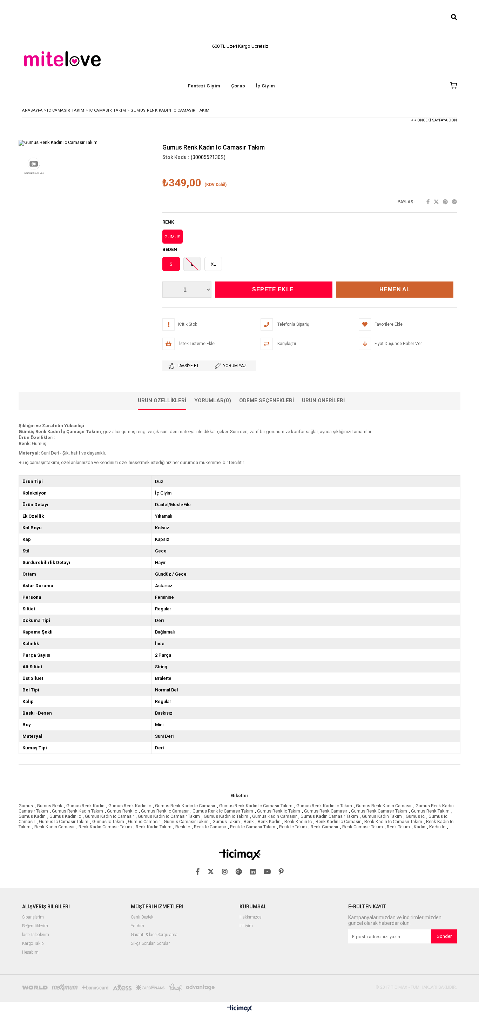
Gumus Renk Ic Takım (278, 811)
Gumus (26, 805)
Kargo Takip (33, 943)
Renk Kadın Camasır (54, 826)
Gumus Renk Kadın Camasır (384, 805)
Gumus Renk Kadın (85, 805)
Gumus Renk (49, 805)
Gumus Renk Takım (430, 811)
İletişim (246, 926)
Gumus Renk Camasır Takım (379, 811)
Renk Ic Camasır (210, 826)
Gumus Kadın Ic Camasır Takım (169, 816)
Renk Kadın (269, 821)
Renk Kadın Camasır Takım (105, 826)
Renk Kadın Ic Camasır (338, 821)
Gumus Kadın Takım (382, 816)
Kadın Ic (437, 826)
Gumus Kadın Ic (65, 816)
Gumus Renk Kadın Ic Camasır (185, 805)
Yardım (137, 926)
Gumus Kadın (32, 816)
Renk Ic (182, 826)
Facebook (428, 202)
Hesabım (30, 952)
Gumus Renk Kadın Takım (77, 811)
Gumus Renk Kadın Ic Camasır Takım (255, 805)
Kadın (419, 826)
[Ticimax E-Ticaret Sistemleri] (239, 1008)
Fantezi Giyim (204, 85)
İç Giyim (265, 85)
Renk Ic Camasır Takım (252, 826)
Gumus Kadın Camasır (274, 816)
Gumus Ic (415, 816)
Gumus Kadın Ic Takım (226, 816)
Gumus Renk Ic (122, 811)
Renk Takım (398, 826)
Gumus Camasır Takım (186, 821)
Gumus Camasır (144, 821)
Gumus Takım (226, 821)
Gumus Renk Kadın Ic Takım (324, 805)
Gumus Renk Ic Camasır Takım (223, 811)
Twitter (436, 202)
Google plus (454, 202)
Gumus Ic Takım (108, 821)
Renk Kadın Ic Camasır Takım (393, 821)
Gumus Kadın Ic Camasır (109, 816)
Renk (249, 821)
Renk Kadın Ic (298, 821)
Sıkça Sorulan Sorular (150, 943)
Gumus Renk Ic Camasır (165, 811)
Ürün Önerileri (323, 400)
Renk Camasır (324, 826)
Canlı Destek (142, 917)
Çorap (238, 85)
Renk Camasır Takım (362, 826)
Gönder (444, 936)
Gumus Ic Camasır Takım (63, 821)
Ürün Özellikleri (162, 400)
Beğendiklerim (35, 926)
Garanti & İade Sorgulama (154, 935)
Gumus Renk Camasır (325, 811)
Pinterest (445, 202)
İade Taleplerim (35, 935)
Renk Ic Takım (293, 826)
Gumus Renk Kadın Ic (129, 805)
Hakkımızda (251, 917)
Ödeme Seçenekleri (266, 400)
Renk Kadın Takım (153, 826)
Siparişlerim (33, 917)
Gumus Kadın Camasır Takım (329, 816)
